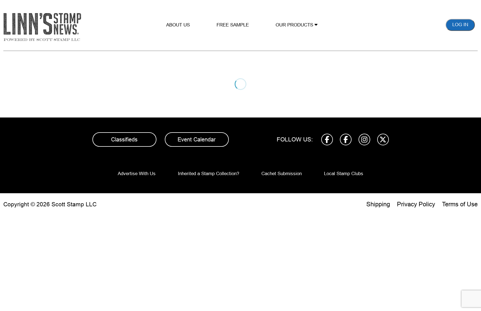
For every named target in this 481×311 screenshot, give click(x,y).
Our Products (295, 25)
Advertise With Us (137, 173)
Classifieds (124, 139)
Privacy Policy (416, 204)
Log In (460, 24)
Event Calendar (197, 139)
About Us (178, 25)
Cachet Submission (281, 173)
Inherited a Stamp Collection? (208, 173)
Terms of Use (460, 204)
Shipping (378, 204)
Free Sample (233, 25)
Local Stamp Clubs (343, 173)
